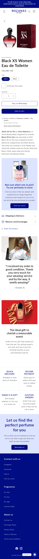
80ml (15, 79)
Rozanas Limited (22, 555)
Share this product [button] (11, 229)
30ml (6, 79)
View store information (12, 126)
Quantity (4, 92)
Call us (6, 474)
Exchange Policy (10, 525)
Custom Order (9, 506)
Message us (19, 447)
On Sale (7, 502)
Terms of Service (10, 534)
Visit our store (20, 206)
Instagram (8, 465)
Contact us (8, 520)
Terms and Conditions (12, 539)
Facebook (7, 469)
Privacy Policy (9, 530)
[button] (4, 11)
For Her (7, 497)
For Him (7, 492)
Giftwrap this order (14, 86)
